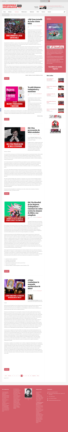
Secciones (16, 11)
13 (30, 375)
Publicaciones (24, 11)
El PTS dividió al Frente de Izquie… (51, 102)
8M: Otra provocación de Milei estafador (34, 130)
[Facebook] (0, 108)
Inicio (6, 375)
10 (23, 375)
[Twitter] (0, 109)
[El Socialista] (55, 47)
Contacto (43, 11)
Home (4, 11)
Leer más (6, 78)
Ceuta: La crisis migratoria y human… (52, 110)
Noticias (10, 11)
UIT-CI (49, 1)
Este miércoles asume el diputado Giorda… (54, 6)
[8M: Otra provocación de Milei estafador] (14, 137)
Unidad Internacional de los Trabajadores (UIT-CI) (39, 403)
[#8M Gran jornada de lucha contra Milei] (14, 28)
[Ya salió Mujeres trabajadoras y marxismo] (14, 96)
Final (38, 375)
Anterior (9, 375)
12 (28, 375)
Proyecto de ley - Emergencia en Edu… (52, 87)
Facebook (41, 1)
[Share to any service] (0, 110)
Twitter (45, 1)
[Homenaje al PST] (55, 116)
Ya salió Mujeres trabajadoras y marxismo (34, 89)
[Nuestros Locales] (55, 131)
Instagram (43, 1)
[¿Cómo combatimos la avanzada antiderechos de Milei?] (14, 289)
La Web (38, 134)
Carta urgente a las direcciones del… (50, 79)
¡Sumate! (49, 11)
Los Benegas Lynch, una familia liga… (51, 94)
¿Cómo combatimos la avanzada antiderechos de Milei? (34, 284)
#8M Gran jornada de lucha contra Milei (35, 21)
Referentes (32, 11)
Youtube (47, 1)
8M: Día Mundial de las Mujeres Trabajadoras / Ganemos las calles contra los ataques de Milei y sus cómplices (35, 208)
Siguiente (34, 375)
